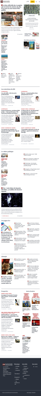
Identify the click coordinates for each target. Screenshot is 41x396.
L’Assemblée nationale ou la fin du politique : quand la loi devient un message (30, 131)
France (2, 312)
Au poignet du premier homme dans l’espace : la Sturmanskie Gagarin (9, 296)
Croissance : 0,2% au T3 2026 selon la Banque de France (30, 174)
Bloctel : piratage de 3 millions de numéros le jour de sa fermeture (31, 159)
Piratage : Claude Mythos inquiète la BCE (26, 309)
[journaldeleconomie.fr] (5, 1)
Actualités (2, 127)
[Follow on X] (35, 367)
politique (13, 313)
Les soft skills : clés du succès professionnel (8, 93)
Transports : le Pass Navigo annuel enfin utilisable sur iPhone (32, 169)
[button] (36, 1)
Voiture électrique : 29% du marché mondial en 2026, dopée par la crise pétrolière (20, 277)
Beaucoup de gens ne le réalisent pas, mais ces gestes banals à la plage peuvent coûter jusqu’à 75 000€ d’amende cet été (4, 65)
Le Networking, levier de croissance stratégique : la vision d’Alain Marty (35, 330)
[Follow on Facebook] (33, 367)
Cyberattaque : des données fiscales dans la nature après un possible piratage (30, 164)
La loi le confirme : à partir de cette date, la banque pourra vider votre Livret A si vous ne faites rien (12, 78)
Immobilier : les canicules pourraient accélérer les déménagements (35, 307)
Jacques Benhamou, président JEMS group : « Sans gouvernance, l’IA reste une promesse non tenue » (10, 112)
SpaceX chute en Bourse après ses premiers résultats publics (34, 224)
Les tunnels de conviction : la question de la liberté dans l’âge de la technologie (10, 131)
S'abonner (32, 1)
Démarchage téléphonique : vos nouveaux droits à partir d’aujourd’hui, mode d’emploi (19, 225)
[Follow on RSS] (37, 367)
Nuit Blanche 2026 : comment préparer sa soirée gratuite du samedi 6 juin (26, 325)
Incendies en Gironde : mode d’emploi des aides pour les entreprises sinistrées (33, 261)
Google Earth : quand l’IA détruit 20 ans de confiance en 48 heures (33, 230)
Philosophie (23, 109)
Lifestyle (10, 313)
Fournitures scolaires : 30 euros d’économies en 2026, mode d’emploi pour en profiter (4, 182)
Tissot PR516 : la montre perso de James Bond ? (20, 260)
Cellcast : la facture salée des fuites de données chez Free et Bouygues (33, 236)
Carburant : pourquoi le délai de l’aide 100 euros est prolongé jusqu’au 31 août (20, 265)
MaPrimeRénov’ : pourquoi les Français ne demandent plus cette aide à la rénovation (10, 316)
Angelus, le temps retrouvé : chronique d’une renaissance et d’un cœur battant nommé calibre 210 (6, 280)
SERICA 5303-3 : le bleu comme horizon (4, 75)
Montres (10, 293)
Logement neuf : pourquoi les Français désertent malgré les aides (18, 77)
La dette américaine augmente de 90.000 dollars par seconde (31, 20)
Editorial (26, 109)
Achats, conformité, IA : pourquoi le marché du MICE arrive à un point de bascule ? (33, 283)
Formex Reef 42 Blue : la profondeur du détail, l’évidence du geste (20, 270)
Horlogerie (3, 293)
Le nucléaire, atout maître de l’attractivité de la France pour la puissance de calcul (34, 241)
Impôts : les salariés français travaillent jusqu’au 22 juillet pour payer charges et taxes (32, 276)
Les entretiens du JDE (4, 91)
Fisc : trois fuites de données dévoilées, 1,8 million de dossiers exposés (11, 189)
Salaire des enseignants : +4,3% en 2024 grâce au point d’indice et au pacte (4, 164)
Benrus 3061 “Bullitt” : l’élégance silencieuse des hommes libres (10, 337)
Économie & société (10, 312)
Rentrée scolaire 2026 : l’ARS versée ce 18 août (30, 155)
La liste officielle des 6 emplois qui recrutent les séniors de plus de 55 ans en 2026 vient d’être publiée (11, 7)
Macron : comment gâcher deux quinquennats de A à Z (29, 93)
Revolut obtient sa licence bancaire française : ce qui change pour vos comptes (20, 239)
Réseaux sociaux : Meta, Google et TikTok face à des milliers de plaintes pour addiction (20, 233)
